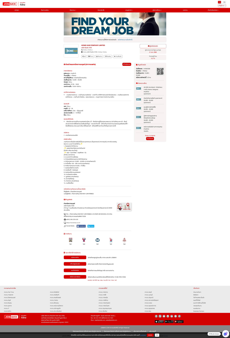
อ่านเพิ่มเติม (143, 335)
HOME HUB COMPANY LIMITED (93, 45)
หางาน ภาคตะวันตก (104, 306)
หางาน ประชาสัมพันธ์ (56, 311)
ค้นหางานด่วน (45, 10)
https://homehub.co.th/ (73, 223)
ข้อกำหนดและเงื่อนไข (198, 297)
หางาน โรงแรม (8, 303)
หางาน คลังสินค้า (54, 295)
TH (219, 2)
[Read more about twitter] (160, 316)
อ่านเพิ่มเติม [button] (118, 56)
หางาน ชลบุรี (148, 292)
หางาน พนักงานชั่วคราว (56, 306)
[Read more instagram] (167, 316)
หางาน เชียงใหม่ (103, 311)
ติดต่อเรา (195, 295)
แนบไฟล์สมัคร (75, 270)
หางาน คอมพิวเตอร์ (55, 297)
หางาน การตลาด (8, 295)
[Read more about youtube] (163, 316)
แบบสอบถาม (196, 308)
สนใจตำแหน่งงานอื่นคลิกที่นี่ (125, 40)
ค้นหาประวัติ (101, 10)
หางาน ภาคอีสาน (103, 300)
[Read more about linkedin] (171, 316)
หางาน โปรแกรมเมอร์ (9, 297)
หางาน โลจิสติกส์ (54, 292)
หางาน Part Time (9, 292)
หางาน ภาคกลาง (103, 292)
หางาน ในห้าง (7, 311)
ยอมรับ (150, 335)
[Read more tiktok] (179, 316)
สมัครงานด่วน (75, 257)
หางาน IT (6, 308)
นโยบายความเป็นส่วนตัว (139, 331)
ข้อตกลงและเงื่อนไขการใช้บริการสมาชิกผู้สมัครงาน (117, 331)
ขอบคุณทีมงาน (197, 306)
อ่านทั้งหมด (150, 138)
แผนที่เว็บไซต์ (196, 300)
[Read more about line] (175, 316)
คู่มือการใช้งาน (157, 10)
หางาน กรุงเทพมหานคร (105, 308)
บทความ (185, 10)
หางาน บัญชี (7, 300)
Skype (92, 226)
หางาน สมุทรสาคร (150, 308)
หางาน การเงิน (54, 300)
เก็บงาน (91, 56)
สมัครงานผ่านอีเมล (75, 277)
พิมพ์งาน (100, 56)
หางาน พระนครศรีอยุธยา (152, 300)
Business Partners (198, 311)
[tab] (117, 56)
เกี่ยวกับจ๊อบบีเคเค (213, 10)
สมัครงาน (127, 64)
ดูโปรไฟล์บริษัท (153, 46)
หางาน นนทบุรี (149, 295)
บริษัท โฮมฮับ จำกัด (86, 48)
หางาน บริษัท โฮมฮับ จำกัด (90, 52)
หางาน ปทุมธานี (149, 297)
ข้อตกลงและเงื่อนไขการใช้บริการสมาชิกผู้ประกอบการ (87, 331)
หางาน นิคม (148, 311)
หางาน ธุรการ (8, 306)
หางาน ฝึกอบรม (54, 303)
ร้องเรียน (109, 56)
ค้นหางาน (72, 10)
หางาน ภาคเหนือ (103, 297)
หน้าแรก (17, 10)
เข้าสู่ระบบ (221, 5)
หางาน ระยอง (148, 303)
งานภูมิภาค (128, 10)
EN (224, 2)
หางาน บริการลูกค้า (55, 308)
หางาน (85, 50)
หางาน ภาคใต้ (102, 295)
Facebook (82, 226)
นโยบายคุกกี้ (152, 331)
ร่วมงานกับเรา (197, 292)
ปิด (157, 335)
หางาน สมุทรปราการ (150, 306)
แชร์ (85, 56)
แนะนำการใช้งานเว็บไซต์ (199, 303)
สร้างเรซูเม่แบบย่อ (75, 264)
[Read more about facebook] (156, 316)
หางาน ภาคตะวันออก (104, 303)
